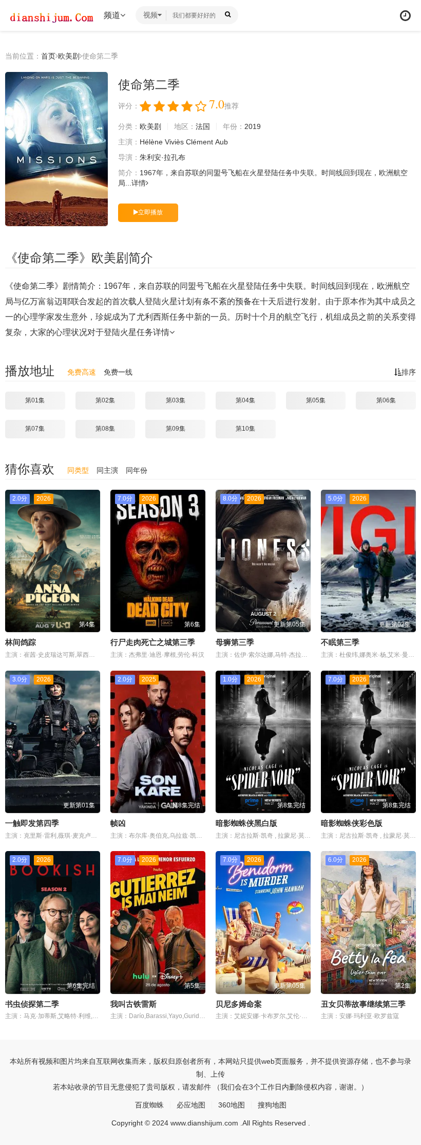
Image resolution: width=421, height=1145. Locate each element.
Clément (199, 142)
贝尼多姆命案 (239, 1004)
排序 (408, 372)
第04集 (245, 400)
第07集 (35, 428)
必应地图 (191, 1105)
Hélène (151, 142)
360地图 (231, 1105)
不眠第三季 (340, 642)
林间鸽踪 (20, 642)
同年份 (136, 470)
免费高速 (81, 372)
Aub (221, 142)
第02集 (105, 400)
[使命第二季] (56, 149)
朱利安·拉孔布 (162, 157)
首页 (48, 56)
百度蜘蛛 (149, 1105)
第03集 (175, 400)
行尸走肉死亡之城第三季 (152, 642)
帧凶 (118, 823)
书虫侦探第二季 (32, 1004)
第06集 (386, 400)
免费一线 (118, 372)
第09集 (175, 428)
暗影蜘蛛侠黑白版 (246, 823)
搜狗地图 (272, 1105)
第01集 (35, 400)
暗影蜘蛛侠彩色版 (351, 823)
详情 (138, 183)
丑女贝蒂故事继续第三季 (363, 1004)
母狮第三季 (235, 642)
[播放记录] (405, 15)
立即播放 (150, 212)
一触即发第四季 (32, 823)
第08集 (105, 428)
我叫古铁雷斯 (133, 1004)
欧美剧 (69, 56)
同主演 (107, 470)
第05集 (316, 400)
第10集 (245, 428)
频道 (112, 15)
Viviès (174, 142)
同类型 (78, 470)
